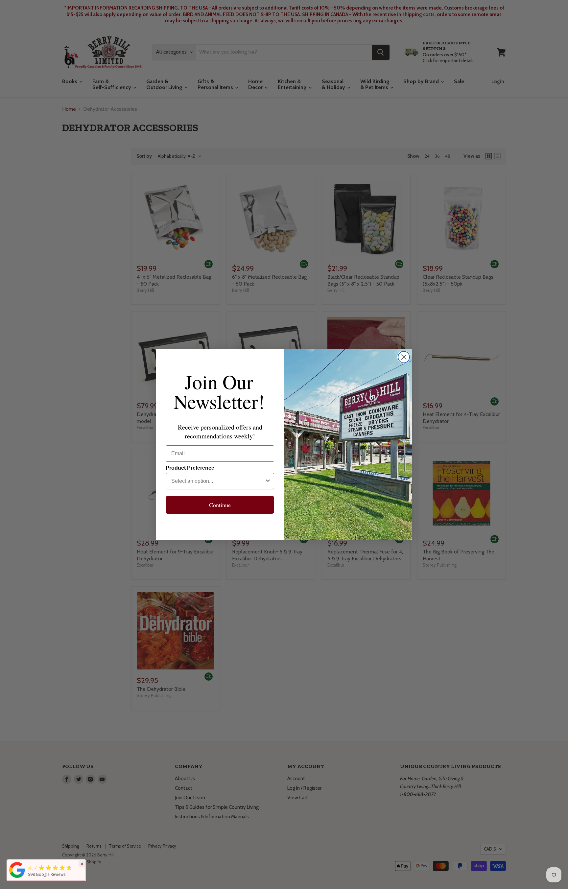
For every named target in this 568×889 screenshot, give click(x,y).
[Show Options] (268, 481)
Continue (220, 505)
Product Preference (190, 468)
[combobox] (218, 481)
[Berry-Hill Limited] (17, 877)
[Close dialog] (404, 357)
